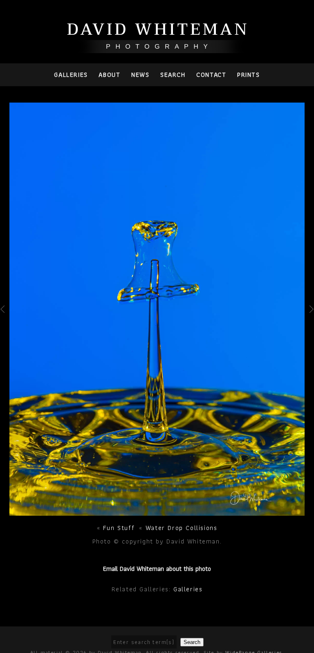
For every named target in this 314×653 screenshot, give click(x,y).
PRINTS (248, 74)
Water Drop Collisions (182, 528)
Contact (211, 74)
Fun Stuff (119, 528)
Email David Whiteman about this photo (157, 569)
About (109, 74)
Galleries (70, 74)
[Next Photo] (157, 511)
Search (173, 74)
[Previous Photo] (4, 325)
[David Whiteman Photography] (157, 48)
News (140, 74)
